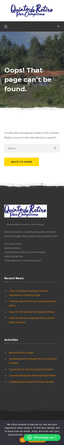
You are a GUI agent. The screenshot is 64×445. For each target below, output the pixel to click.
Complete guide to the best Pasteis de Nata (31, 381)
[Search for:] (32, 148)
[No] (59, 432)
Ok (22, 440)
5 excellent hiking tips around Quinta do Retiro (32, 375)
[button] (42, 437)
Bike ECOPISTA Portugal (21, 352)
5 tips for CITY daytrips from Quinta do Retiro (32, 311)
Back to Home (21, 161)
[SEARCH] (55, 148)
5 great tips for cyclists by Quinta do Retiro (31, 369)
